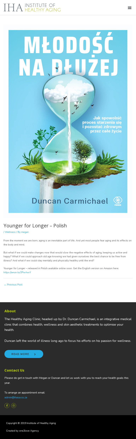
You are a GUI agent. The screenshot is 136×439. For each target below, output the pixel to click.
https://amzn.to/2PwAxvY (17, 272)
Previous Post (13, 284)
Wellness (10, 232)
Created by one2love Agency (22, 430)
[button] (129, 7)
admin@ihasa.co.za (15, 397)
